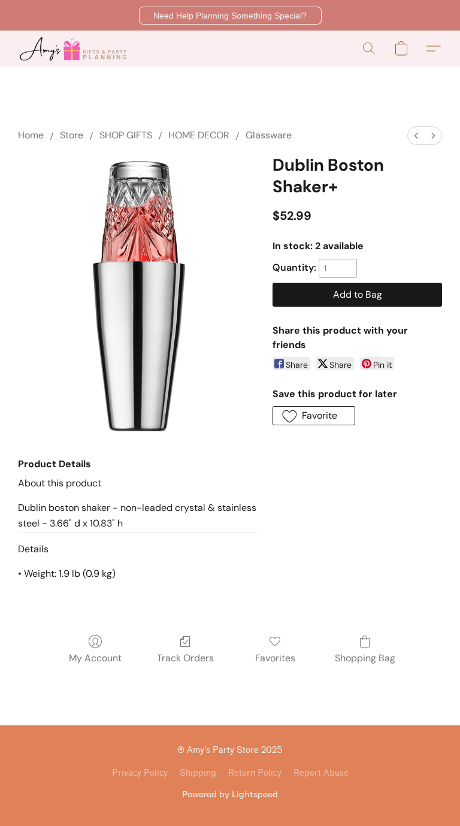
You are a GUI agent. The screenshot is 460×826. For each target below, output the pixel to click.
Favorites (275, 658)
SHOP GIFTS (125, 135)
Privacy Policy (140, 773)
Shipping (198, 773)
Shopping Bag (365, 658)
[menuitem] (416, 135)
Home (31, 135)
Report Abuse (321, 773)
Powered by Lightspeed (230, 794)
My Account (95, 658)
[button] (230, 16)
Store (71, 135)
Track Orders (185, 658)
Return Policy (255, 773)
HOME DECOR (198, 135)
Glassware (269, 135)
